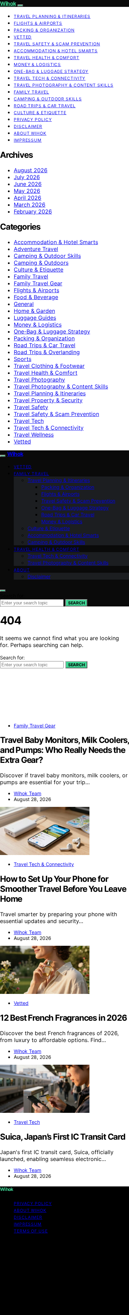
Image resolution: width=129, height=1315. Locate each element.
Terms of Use (31, 1231)
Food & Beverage (36, 297)
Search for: (12, 596)
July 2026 (27, 177)
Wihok (8, 3)
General (24, 303)
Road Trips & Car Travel (45, 105)
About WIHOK (30, 133)
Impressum (28, 140)
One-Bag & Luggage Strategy (51, 71)
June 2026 (28, 183)
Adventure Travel (36, 248)
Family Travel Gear (38, 283)
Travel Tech (29, 420)
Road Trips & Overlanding (47, 352)
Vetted (23, 37)
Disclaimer (28, 126)
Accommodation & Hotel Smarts (56, 50)
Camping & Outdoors (41, 262)
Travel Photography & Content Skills (64, 85)
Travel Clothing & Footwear (49, 365)
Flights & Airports (38, 23)
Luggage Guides (35, 317)
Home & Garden (34, 310)
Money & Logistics (37, 64)
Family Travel (31, 92)
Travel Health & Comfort (46, 57)
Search (76, 602)
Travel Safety (31, 407)
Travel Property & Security (48, 400)
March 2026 (29, 204)
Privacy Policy (33, 119)
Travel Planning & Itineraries (52, 16)
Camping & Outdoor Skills (48, 98)
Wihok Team (27, 793)
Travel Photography (39, 379)
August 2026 (30, 170)
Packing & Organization (44, 30)
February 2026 (33, 211)
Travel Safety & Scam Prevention (57, 43)
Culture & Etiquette (40, 112)
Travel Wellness (34, 434)
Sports (22, 358)
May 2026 (27, 190)
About (22, 569)
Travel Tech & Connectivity (49, 78)
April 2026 (27, 197)
